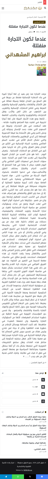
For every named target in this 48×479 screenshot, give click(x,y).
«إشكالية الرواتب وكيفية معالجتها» (34, 443)
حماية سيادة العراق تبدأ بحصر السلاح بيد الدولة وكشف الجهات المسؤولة (24, 427)
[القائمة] (3, 9)
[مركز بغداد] (33, 8)
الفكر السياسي (32, 17)
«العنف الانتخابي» (40, 449)
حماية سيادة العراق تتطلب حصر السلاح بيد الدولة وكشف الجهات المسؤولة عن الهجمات (26, 418)
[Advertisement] (27, 81)
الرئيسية (41, 17)
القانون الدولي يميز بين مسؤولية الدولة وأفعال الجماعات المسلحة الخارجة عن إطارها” (26, 435)
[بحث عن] (45, 9)
